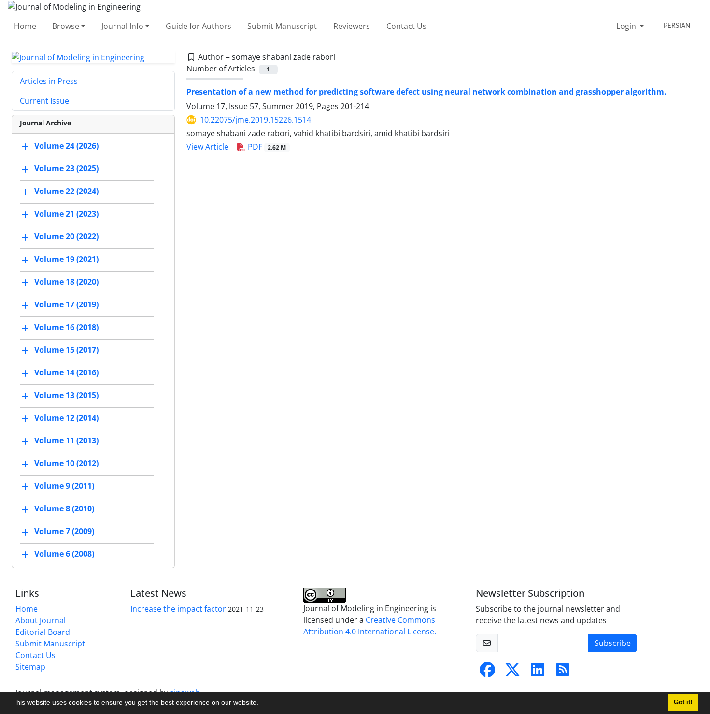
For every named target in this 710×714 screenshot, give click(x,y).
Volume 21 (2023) (66, 214)
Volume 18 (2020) (66, 282)
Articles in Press (49, 81)
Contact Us (406, 26)
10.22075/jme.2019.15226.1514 (255, 119)
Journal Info (122, 26)
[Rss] (562, 672)
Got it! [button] (683, 702)
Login (627, 26)
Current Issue (44, 101)
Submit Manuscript (282, 26)
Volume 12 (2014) (66, 418)
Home (25, 26)
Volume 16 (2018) (66, 327)
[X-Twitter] (512, 672)
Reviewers (351, 26)
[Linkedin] (537, 672)
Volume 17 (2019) (66, 305)
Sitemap (30, 666)
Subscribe (613, 643)
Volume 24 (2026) (66, 146)
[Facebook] (487, 672)
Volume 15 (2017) (66, 350)
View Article (207, 146)
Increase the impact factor (178, 609)
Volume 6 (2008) (64, 554)
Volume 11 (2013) (66, 441)
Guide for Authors (198, 26)
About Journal (40, 620)
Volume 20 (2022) (66, 237)
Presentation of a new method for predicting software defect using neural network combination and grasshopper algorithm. (426, 91)
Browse (65, 26)
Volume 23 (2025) (66, 169)
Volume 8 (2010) (64, 509)
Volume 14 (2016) (66, 373)
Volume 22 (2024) (66, 191)
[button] (261, 703)
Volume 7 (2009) (64, 531)
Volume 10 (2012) (66, 463)
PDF (266, 146)
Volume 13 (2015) (66, 395)
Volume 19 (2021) (66, 259)
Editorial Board (42, 632)
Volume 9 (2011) (64, 486)
